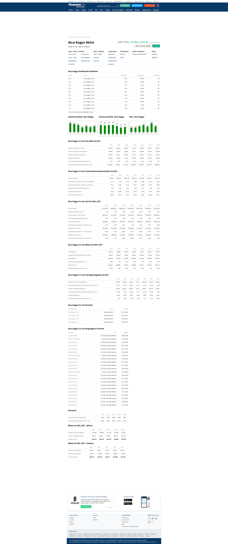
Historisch (71, 64)
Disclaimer (125, 522)
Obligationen (146, 10)
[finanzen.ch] (77, 4)
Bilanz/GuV (111, 54)
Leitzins (147, 536)
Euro (108, 1)
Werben (95, 520)
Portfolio (154, 54)
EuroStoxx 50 (97, 534)
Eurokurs (79, 536)
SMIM (86, 534)
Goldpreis (140, 534)
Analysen (96, 57)
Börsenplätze (72, 61)
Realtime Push (85, 61)
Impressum (125, 517)
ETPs (101, 10)
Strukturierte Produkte (139, 54)
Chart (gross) (85, 54)
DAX (98, 1)
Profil (121, 57)
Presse (71, 522)
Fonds (90, 10)
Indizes (83, 10)
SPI (79, 1)
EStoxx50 (116, 1)
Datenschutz (125, 520)
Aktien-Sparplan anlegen (143, 46)
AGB (123, 524)
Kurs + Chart (72, 54)
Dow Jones (106, 534)
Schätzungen (112, 57)
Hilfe (94, 517)
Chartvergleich (85, 57)
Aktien (71, 10)
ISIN (80, 46)
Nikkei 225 (122, 534)
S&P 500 (129, 534)
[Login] (157, 5)
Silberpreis (87, 536)
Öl (154, 1)
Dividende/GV (112, 61)
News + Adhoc (98, 54)
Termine (122, 54)
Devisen (137, 10)
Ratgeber (156, 10)
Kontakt (71, 517)
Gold (126, 1)
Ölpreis (141, 536)
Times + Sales (72, 57)
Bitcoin (136, 1)
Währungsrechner (132, 536)
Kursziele (96, 61)
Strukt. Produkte (118, 10)
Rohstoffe (129, 10)
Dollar (147, 1)
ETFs (96, 10)
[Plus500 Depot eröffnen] (78, 7)
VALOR (70, 46)
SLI (81, 534)
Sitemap (71, 524)
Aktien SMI (72, 534)
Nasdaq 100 (114, 534)
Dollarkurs (72, 536)
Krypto (107, 10)
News (77, 10)
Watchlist (154, 57)
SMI (69, 1)
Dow (88, 1)
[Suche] (118, 5)
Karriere (71, 520)
